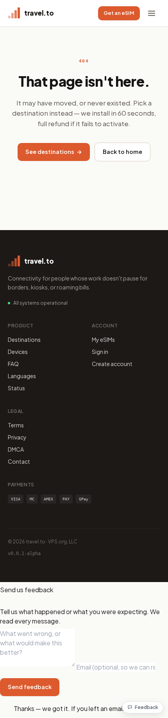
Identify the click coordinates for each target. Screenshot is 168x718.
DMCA (16, 449)
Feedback (146, 707)
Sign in (100, 351)
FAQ (13, 363)
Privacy (17, 437)
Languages (22, 375)
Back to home (122, 151)
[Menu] (151, 13)
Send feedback (30, 686)
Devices (18, 351)
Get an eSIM (119, 13)
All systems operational (40, 303)
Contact (19, 461)
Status (16, 387)
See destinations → (53, 151)
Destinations (24, 339)
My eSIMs (103, 339)
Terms (16, 425)
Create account (112, 363)
